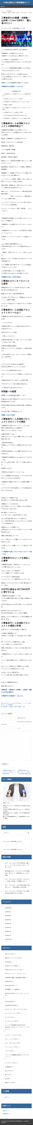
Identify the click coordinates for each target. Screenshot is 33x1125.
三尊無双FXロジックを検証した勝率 (13, 112)
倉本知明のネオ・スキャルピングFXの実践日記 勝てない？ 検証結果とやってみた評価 (17, 873)
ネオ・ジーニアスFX (11, 1039)
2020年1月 (8, 935)
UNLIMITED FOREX (11, 1005)
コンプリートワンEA (11, 1021)
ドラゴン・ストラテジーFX (13, 1035)
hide (19, 91)
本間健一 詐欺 (21, 706)
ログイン (7, 1097)
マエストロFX (9, 1051)
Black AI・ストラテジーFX (12, 958)
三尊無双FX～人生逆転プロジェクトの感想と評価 (16, 118)
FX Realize (8, 962)
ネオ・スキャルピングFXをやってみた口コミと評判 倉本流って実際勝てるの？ (17, 880)
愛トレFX (7, 1074)
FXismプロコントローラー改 (13, 969)
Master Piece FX (9, 985)
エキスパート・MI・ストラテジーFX (15, 1009)
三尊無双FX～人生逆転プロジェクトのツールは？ (16, 101)
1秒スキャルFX (9, 954)
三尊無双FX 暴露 (13, 706)
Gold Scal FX (8, 981)
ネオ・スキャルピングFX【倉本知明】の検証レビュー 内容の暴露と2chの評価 (17, 886)
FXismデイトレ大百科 (11, 966)
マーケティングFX (10, 1063)
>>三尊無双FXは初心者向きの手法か (11, 387)
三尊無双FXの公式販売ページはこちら (12, 86)
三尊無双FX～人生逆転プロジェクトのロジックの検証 (16, 108)
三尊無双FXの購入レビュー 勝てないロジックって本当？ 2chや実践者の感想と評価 (24, 772)
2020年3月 (8, 927)
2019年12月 (8, 939)
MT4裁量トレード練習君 (12, 989)
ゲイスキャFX (9, 1017)
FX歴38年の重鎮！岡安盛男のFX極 (15, 977)
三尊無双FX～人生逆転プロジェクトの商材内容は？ (16, 94)
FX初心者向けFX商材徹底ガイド (16, 2)
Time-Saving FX (9, 1001)
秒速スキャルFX (9, 1082)
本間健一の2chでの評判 (8, 415)
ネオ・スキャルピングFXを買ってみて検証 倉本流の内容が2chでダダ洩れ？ (17, 892)
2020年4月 (8, 923)
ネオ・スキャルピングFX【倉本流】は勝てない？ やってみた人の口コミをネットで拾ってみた (17, 865)
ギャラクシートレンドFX (12, 1013)
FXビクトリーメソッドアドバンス (14, 973)
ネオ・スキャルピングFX (12, 1043)
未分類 (7, 1078)
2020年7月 (8, 912)
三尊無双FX (10, 704)
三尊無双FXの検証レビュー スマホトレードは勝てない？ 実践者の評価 (10, 772)
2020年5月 (8, 919)
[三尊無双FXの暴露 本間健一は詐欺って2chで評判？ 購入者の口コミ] (16, 39)
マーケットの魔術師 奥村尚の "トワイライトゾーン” (17, 1056)
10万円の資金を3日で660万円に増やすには (15, 115)
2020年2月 (8, 931)
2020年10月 (8, 908)
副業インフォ (6, 1110)
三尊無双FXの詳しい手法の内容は (11, 277)
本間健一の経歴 (7, 104)
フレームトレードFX (11, 1047)
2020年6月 (8, 915)
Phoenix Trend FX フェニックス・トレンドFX (17, 994)
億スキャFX (8, 1070)
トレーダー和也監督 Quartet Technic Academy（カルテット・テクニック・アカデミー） (17, 1027)
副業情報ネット (7, 1113)
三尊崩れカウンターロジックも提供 (13, 98)
